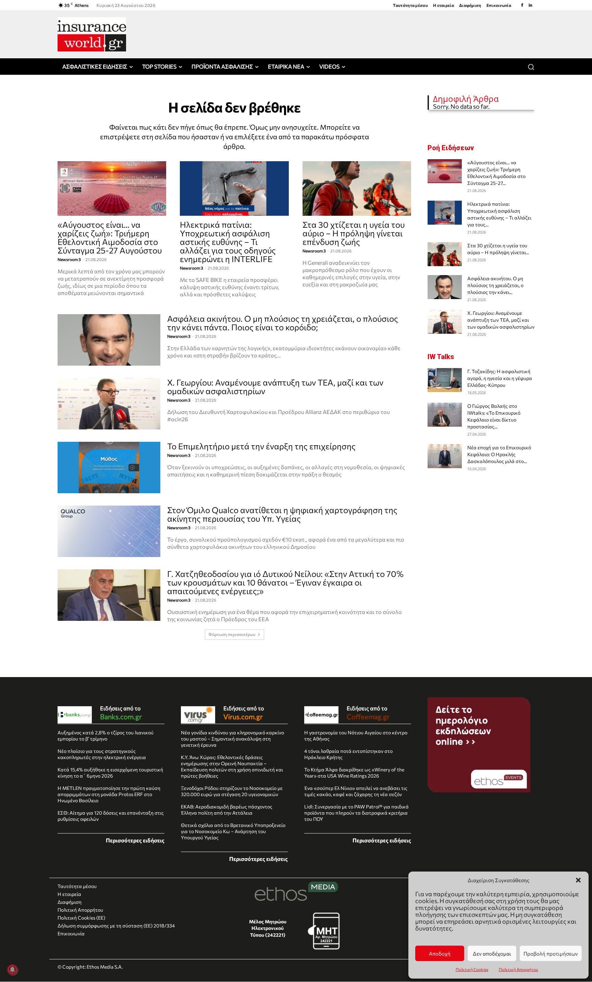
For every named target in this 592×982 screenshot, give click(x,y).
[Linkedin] (530, 5)
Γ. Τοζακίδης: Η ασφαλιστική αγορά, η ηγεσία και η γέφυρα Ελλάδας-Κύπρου (499, 378)
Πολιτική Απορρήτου (518, 969)
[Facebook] (522, 5)
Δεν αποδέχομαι (492, 953)
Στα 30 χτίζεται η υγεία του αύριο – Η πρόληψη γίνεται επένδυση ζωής (354, 233)
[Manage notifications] (12, 969)
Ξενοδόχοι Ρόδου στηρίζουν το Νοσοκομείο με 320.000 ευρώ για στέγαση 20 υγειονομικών (232, 791)
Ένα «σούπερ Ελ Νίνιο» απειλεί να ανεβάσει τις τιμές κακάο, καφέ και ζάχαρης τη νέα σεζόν (355, 791)
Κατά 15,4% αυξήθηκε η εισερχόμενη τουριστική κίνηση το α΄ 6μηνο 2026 (110, 773)
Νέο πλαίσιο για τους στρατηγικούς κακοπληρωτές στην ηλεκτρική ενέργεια (102, 754)
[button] (578, 880)
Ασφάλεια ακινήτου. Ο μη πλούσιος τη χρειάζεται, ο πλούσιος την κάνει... (495, 285)
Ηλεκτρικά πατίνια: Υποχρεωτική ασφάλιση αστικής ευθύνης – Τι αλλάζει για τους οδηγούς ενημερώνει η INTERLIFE (228, 242)
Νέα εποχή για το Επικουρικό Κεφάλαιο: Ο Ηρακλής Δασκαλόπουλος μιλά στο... (499, 454)
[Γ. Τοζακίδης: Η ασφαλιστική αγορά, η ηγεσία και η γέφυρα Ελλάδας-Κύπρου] (445, 380)
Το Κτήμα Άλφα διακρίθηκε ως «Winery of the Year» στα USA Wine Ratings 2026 (354, 773)
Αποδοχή (440, 953)
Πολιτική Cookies (472, 969)
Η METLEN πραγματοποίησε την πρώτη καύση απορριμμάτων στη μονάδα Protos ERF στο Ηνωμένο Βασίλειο (109, 794)
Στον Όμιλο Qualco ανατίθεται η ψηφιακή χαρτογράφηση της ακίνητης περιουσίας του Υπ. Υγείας (282, 514)
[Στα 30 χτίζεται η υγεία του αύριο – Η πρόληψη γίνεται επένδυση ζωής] (357, 188)
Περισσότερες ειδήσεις (135, 840)
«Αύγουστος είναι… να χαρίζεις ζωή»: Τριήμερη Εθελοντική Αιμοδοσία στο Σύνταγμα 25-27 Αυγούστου (110, 237)
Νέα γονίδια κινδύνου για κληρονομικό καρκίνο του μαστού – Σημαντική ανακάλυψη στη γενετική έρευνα (232, 739)
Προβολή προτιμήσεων (550, 953)
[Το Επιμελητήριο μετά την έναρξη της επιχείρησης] (109, 467)
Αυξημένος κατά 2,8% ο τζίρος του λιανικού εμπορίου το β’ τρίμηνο (105, 736)
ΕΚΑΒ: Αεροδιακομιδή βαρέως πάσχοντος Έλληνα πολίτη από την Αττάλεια (226, 810)
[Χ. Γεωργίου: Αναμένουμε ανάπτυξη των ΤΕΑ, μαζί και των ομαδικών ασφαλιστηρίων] (109, 403)
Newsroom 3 (69, 259)
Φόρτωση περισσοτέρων (232, 634)
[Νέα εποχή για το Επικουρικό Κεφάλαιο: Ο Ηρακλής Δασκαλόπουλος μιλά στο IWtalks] (445, 456)
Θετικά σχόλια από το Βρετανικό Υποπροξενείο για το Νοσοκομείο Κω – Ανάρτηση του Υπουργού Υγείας (233, 831)
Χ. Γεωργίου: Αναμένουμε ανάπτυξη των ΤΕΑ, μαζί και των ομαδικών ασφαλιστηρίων (275, 386)
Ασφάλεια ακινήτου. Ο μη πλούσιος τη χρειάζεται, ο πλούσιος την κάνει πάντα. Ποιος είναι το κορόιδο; (282, 322)
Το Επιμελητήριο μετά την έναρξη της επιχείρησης (261, 446)
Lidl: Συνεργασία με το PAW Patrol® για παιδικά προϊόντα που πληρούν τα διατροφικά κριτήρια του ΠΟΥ (356, 813)
